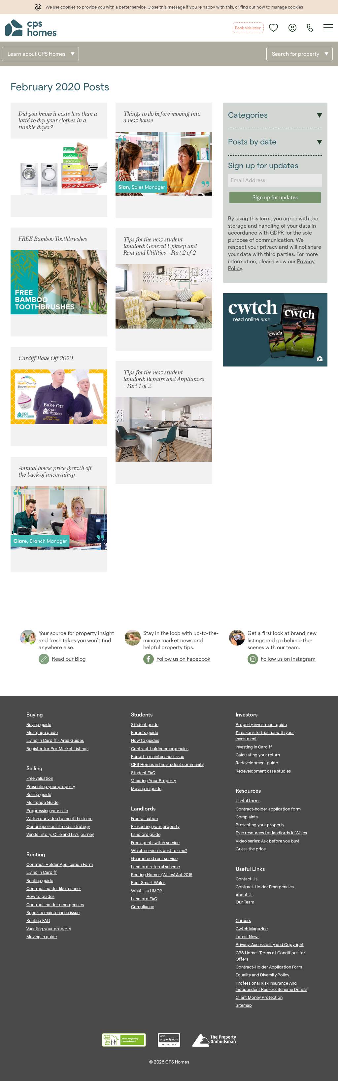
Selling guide (38, 794)
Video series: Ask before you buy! (267, 841)
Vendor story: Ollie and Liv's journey (60, 834)
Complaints (247, 816)
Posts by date (252, 141)
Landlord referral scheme (155, 866)
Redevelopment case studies (263, 771)
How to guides (40, 896)
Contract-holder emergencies (55, 904)
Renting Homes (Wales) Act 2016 (161, 874)
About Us (245, 894)
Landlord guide (145, 834)
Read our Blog (69, 659)
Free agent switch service (155, 842)
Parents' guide (144, 732)
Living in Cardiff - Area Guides (55, 740)
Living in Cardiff (41, 872)
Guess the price (251, 848)
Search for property (295, 54)
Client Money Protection (259, 997)
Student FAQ (143, 772)
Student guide (144, 724)
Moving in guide (41, 936)
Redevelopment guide (257, 762)
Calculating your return (258, 754)
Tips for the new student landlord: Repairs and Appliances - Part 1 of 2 (163, 379)
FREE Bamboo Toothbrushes (52, 238)
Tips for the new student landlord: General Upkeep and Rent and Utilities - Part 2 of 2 (160, 246)
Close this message (166, 7)
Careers (243, 920)
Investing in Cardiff (254, 747)
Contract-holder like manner (53, 888)
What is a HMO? (146, 890)
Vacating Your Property (153, 780)
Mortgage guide (42, 732)
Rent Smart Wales (148, 882)
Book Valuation (248, 28)
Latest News (247, 936)
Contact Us (246, 878)
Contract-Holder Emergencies (265, 886)
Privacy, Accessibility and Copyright (270, 944)
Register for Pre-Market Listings (57, 748)
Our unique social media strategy (58, 826)
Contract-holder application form (268, 809)
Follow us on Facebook (183, 659)
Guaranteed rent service (154, 858)
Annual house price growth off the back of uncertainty (55, 471)
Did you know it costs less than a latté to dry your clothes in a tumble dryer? (57, 120)
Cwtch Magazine (252, 928)
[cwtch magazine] (275, 364)
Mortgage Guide (42, 802)
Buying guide (38, 724)
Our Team (245, 902)
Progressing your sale (47, 810)
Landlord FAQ (144, 898)
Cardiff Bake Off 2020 (45, 358)
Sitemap (244, 1005)
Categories (248, 115)
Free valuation (39, 778)
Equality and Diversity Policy (262, 974)
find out (247, 7)
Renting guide (39, 880)
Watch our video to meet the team (59, 818)
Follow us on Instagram (288, 659)
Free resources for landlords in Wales (271, 832)
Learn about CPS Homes (36, 54)
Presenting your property (50, 786)
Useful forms (248, 800)
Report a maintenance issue (53, 912)
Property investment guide (261, 724)
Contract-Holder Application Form (59, 864)
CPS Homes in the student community (167, 764)
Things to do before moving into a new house (161, 117)
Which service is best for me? (159, 850)
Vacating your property (48, 928)
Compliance (142, 906)
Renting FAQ (38, 920)
